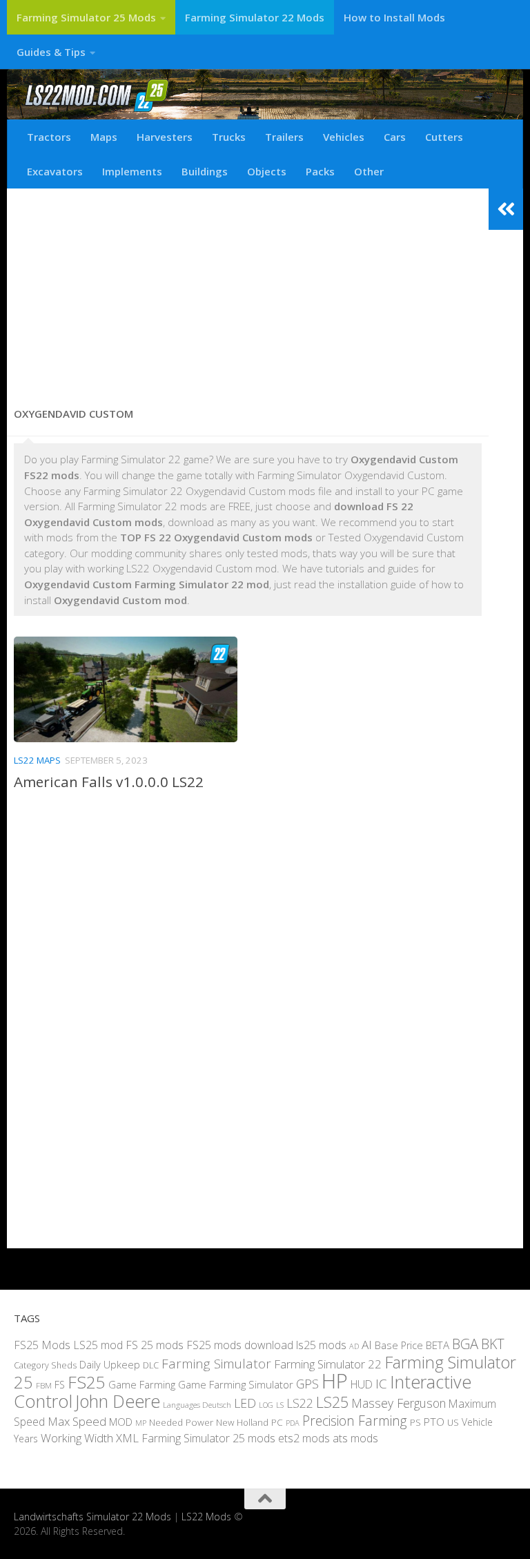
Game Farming (141, 1384)
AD (354, 1346)
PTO (434, 1422)
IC (381, 1384)
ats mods (355, 1438)
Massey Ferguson (398, 1403)
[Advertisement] (248, 292)
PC (277, 1422)
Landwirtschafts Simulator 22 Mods (92, 1516)
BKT (492, 1344)
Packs (320, 171)
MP (140, 1422)
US (453, 1422)
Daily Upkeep (109, 1364)
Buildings (204, 171)
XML (127, 1438)
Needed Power (181, 1422)
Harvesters (165, 137)
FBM (44, 1385)
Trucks (229, 137)
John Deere (117, 1401)
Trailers (284, 137)
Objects (266, 171)
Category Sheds (45, 1365)
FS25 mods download (239, 1345)
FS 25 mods (155, 1345)
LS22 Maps (37, 760)
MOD (120, 1422)
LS (280, 1405)
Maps (103, 137)
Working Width (77, 1438)
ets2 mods (304, 1438)
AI (367, 1345)
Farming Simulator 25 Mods (86, 17)
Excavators (55, 171)
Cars (395, 137)
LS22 (299, 1403)
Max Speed (77, 1421)
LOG (266, 1405)
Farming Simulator (216, 1364)
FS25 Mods (42, 1345)
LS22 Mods (206, 1516)
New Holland (242, 1422)
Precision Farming (354, 1420)
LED (245, 1403)
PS (415, 1422)
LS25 (332, 1402)
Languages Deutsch (197, 1405)
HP (335, 1381)
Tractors (49, 137)
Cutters (444, 137)
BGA (465, 1343)
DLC (151, 1365)
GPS (307, 1383)
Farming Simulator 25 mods (208, 1438)
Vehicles (343, 137)
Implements (132, 171)
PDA (293, 1422)
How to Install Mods (394, 17)
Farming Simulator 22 (328, 1364)
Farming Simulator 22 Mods (254, 17)
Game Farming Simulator (235, 1384)
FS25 (87, 1382)
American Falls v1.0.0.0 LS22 (109, 781)
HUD (362, 1384)
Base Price (399, 1345)
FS (60, 1384)
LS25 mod (98, 1345)
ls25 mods (321, 1345)
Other (369, 171)
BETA (437, 1345)
